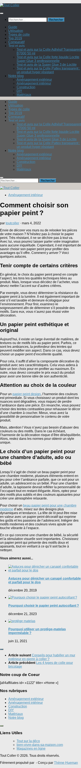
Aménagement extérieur (34, 79)
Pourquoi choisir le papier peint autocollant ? (43, 605)
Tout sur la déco (28, 741)
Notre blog (16, 76)
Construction (26, 87)
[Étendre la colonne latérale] (1, 649)
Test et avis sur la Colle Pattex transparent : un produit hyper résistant (48, 70)
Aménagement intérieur (34, 83)
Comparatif (16, 42)
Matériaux (24, 94)
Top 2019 (15, 38)
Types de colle (19, 34)
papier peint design (26, 394)
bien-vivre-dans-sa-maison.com (40, 745)
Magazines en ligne (31, 748)
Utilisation (15, 31)
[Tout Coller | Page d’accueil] (9, 5)
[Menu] (1, 13)
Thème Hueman (66, 762)
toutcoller (12, 223)
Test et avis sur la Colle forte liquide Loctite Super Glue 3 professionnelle (48, 59)
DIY (19, 91)
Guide (12, 27)
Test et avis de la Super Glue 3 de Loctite (47, 64)
